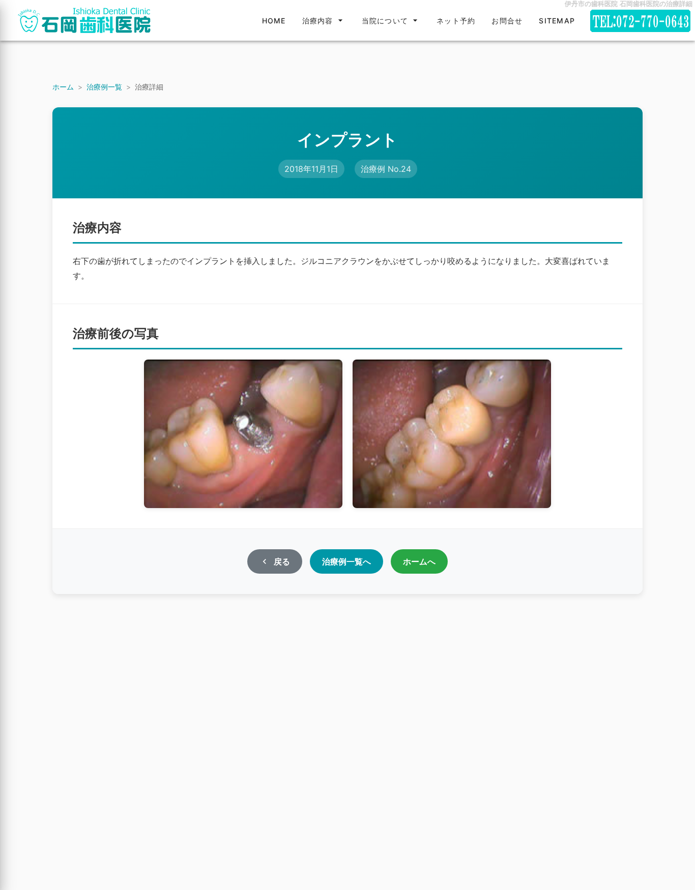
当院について (385, 20)
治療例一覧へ (346, 561)
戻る (282, 561)
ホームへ (419, 561)
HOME (274, 20)
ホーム (63, 86)
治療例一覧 (104, 86)
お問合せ (507, 20)
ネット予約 (456, 20)
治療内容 (317, 20)
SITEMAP (557, 20)
